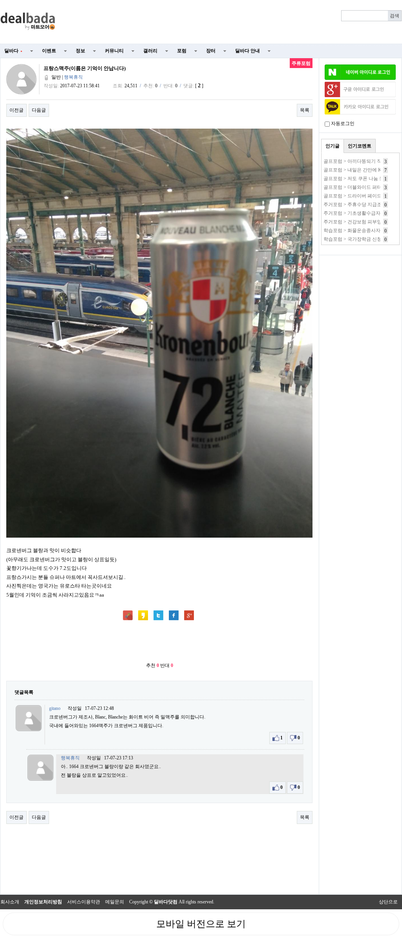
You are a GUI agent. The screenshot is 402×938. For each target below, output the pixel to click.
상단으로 (388, 902)
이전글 (16, 110)
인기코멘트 (359, 146)
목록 (304, 110)
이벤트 (49, 50)
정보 (80, 50)
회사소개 (9, 902)
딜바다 (13, 50)
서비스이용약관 (83, 902)
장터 (211, 50)
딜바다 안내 (247, 50)
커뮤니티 (114, 50)
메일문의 (114, 902)
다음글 (39, 110)
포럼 (181, 50)
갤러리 (150, 50)
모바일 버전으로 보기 (201, 924)
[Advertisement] (233, 22)
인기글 (332, 146)
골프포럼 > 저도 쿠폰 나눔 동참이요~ (362, 178)
